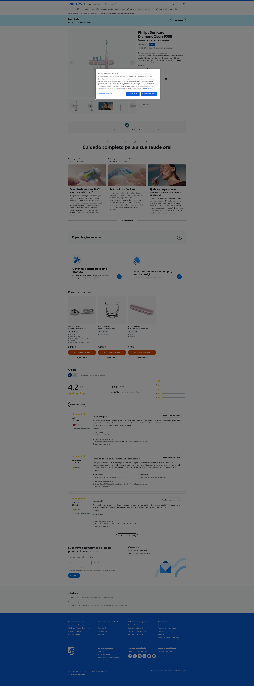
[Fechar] (157, 71)
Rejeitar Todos (133, 94)
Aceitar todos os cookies (149, 94)
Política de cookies (147, 88)
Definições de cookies (105, 94)
